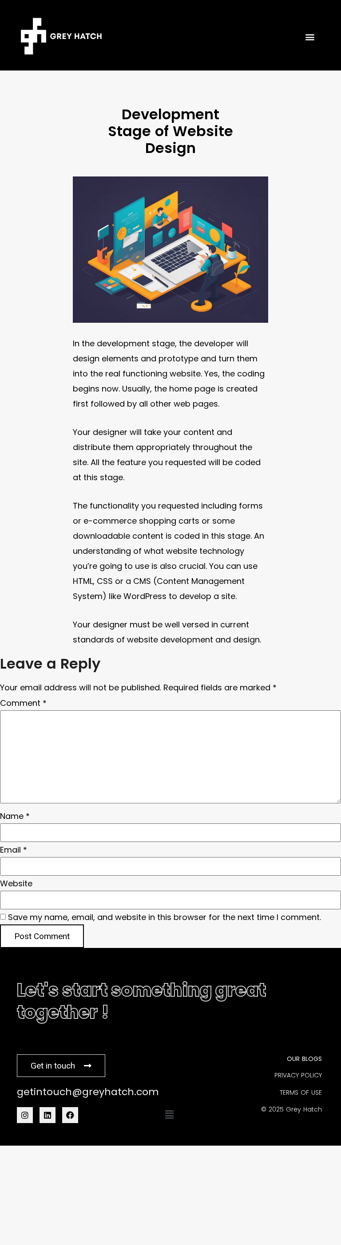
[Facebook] (70, 1115)
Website (16, 884)
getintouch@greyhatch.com (88, 1092)
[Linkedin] (48, 1115)
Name (15, 816)
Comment (23, 703)
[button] (169, 1114)
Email (13, 850)
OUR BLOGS (304, 1058)
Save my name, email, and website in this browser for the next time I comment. (164, 917)
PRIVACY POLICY (298, 1075)
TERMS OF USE (301, 1092)
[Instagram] (25, 1115)
